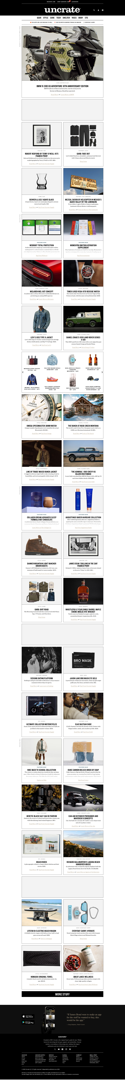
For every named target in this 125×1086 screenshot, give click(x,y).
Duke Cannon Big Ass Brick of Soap (83, 769)
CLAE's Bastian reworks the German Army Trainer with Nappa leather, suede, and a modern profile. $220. (83, 727)
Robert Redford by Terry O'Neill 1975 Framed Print (41, 154)
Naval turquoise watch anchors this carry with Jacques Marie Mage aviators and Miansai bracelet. (83, 934)
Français (65, 1058)
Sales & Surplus (40, 1061)
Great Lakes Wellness (86, 974)
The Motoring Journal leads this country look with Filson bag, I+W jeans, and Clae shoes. (41, 613)
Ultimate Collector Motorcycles (41, 724)
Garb (43, 606)
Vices (74, 17)
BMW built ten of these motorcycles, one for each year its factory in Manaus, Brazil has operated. (62, 90)
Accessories (44, 974)
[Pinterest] (70, 1049)
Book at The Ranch (88, 433)
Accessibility (94, 1059)
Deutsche (65, 1059)
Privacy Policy (94, 1058)
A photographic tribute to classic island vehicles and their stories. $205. (41, 865)
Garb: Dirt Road (42, 609)
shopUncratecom (63, 1)
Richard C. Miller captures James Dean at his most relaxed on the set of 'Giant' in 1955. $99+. (83, 569)
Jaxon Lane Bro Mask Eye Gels (83, 678)
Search (94, 10)
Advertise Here (20, 218)
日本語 (64, 1061)
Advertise (79, 1058)
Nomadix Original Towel (42, 976)
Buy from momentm (83, 255)
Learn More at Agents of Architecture (87, 872)
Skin (85, 675)
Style (45, 17)
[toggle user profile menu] (98, 10)
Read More (54, 94)
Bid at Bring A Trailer (87, 347)
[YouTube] (59, 1049)
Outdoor (44, 928)
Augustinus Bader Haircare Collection (83, 517)
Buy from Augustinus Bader (83, 527)
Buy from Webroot (41, 255)
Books (43, 721)
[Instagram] (66, 1049)
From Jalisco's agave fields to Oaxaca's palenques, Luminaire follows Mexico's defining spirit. (83, 205)
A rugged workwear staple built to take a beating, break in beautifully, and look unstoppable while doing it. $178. (41, 475)
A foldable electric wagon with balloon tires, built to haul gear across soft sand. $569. (41, 934)
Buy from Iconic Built (88, 482)
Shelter (66, 17)
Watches (85, 288)
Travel (81, 423)
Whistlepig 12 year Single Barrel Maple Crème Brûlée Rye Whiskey (83, 610)
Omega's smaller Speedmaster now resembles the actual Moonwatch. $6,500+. (42, 429)
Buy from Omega (46, 433)
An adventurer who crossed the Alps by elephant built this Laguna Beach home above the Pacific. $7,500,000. (83, 867)
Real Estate (86, 859)
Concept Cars (43, 288)
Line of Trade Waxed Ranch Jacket (41, 471)
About (78, 1056)
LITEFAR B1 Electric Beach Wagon (41, 930)
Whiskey (85, 606)
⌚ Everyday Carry (89, 22)
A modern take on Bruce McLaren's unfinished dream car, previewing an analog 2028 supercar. (41, 295)
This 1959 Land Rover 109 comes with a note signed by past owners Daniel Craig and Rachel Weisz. (83, 343)
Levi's (86, 150)
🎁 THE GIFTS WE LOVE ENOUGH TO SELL (41, 22)
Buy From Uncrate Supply (46, 164)
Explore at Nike (41, 780)
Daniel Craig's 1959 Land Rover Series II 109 (83, 338)
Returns (51, 1059)
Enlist (78, 1061)
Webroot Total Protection (42, 245)
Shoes (44, 560)
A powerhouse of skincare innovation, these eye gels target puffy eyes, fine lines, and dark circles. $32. (83, 681)
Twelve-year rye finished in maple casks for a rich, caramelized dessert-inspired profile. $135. (83, 615)
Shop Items (83, 161)
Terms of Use (94, 1056)
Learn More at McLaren (46, 299)
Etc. (23, 1064)
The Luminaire (86, 196)
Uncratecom (51, 1)
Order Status (53, 1056)
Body (80, 17)
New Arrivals (39, 1056)
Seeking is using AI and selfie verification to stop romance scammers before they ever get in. (41, 681)
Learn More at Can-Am (88, 826)
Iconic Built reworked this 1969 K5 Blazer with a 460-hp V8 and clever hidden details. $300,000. (83, 477)
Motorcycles (64, 83)
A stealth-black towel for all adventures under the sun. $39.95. (42, 980)
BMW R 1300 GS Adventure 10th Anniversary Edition (62, 86)
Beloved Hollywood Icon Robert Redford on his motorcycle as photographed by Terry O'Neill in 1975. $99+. (42, 159)
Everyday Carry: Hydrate (83, 930)
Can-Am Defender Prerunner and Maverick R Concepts (83, 817)
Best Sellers (39, 1058)
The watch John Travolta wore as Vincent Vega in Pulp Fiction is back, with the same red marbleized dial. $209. (83, 295)
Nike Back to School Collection (41, 769)
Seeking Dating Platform (41, 678)
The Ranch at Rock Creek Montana (83, 425)
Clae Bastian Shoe (83, 724)
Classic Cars (85, 334)
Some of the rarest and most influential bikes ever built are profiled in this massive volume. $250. (41, 727)
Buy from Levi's (46, 345)
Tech (58, 17)
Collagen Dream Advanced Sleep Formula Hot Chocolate (41, 518)
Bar (44, 196)
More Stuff (62, 994)
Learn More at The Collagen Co (41, 527)
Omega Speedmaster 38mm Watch (42, 425)
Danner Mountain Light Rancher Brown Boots (41, 564)
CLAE (86, 721)
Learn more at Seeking (46, 686)
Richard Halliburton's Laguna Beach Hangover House (83, 863)
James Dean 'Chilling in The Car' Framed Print (83, 564)
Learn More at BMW (67, 94)
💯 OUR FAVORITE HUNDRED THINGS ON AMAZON (67, 22)
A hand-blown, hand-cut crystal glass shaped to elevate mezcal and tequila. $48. (41, 203)
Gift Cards (38, 1062)
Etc (86, 17)
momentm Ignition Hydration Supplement (83, 246)
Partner (81, 150)
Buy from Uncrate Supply (88, 299)
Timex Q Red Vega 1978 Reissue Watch (83, 291)
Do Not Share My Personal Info (95, 1061)
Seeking (44, 675)
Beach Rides (41, 862)
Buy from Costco (83, 780)
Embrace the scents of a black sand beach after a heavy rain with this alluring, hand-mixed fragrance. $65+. (42, 819)
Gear (39, 17)
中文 (63, 1062)
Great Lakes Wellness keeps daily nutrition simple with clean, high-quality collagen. (83, 980)
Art (44, 150)
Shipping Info (53, 1061)
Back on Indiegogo (46, 938)
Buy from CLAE (88, 732)
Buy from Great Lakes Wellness (87, 984)
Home (40, 196)
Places (86, 423)
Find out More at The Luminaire (88, 209)
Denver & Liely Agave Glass (41, 199)
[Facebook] (62, 1049)
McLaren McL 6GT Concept (41, 291)
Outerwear (43, 468)
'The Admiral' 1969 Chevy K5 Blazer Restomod (83, 472)
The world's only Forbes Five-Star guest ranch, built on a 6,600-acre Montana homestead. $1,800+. (83, 429)
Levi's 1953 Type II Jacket (42, 337)
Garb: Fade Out (83, 153)
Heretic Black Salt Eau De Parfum (42, 816)
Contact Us (52, 1058)
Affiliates (79, 1059)
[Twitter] (55, 1049)
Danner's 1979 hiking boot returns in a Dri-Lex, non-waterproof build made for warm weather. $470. (42, 569)
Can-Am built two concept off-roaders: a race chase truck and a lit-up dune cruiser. (83, 822)
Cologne (43, 813)
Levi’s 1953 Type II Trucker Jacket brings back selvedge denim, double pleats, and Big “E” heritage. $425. (42, 341)
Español (65, 1056)
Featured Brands (40, 1059)
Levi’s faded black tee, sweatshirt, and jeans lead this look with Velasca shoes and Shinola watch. (83, 157)
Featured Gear (41, 242)
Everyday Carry (85, 928)
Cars (52, 17)
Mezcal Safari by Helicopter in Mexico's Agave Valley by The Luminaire (83, 200)
